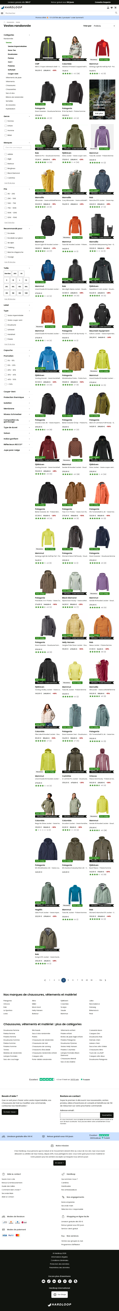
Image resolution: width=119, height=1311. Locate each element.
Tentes (6, 1050)
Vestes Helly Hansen (69, 1046)
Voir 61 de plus (9, 183)
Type (6, 311)
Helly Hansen (37, 1010)
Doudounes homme (11, 1040)
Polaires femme (9, 1037)
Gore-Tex (12, 50)
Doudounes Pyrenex (69, 1043)
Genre (6, 116)
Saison (7, 433)
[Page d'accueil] (5, 22)
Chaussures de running (41, 1046)
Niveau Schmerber (12, 414)
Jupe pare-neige (12, 450)
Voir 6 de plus (9, 222)
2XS (15, 273)
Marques (8, 143)
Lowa (5, 1014)
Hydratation (10, 109)
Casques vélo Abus (97, 1056)
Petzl (91, 1014)
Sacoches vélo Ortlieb (98, 1046)
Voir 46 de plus (9, 299)
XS (21, 273)
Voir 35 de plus (9, 262)
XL (26, 280)
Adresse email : (67, 1110)
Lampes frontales (10, 1056)
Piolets (34, 1037)
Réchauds (36, 1030)
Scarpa (63, 1007)
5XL (26, 286)
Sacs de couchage (11, 1059)
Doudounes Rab (95, 1037)
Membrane (9, 409)
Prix (5, 189)
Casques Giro (94, 1033)
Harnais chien (94, 1040)
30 (92, 980)
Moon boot (36, 1007)
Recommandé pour (13, 229)
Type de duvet (10, 427)
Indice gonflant (11, 439)
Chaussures (10, 85)
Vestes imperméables (17, 46)
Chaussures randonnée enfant (44, 1053)
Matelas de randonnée (12, 1053)
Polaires (11, 66)
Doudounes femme (11, 1030)
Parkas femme (9, 1033)
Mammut (64, 1014)
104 (100, 980)
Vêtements (10, 81)
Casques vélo (37, 1056)
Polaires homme (10, 1046)
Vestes (9, 42)
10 (82, 980)
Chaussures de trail (40, 1043)
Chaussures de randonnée (43, 1040)
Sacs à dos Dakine (68, 1062)
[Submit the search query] (116, 13)
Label (6, 305)
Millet (34, 1004)
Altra (34, 1001)
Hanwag (92, 1007)
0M (7, 293)
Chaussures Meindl (68, 1059)
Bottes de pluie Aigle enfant (72, 1037)
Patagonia (7, 1001)
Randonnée (10, 22)
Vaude (63, 1010)
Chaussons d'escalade (41, 1050)
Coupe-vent (13, 74)
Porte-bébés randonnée (42, 1059)
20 (87, 980)
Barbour (35, 1014)
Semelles (9, 101)
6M (20, 293)
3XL (13, 286)
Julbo (91, 1001)
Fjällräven (64, 1001)
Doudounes (12, 54)
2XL (6, 286)
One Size (7, 273)
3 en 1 (10, 62)
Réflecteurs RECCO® (13, 444)
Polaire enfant (66, 1033)
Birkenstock (93, 1010)
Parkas (11, 58)
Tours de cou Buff (96, 1053)
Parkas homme (9, 1043)
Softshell (11, 70)
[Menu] (2, 13)
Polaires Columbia (68, 1050)
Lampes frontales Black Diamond (70, 1054)
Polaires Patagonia (68, 1040)
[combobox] (18, 147)
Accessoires (10, 105)
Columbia (64, 1004)
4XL (19, 286)
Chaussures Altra (96, 1050)
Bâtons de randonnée (14, 97)
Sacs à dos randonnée (41, 1033)
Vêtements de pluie (13, 77)
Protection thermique (14, 397)
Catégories (9, 35)
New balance (94, 1004)
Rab (5, 1007)
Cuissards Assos (95, 1030)
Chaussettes (11, 89)
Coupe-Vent (9, 392)
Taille (6, 268)
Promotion (8, 356)
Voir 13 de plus (9, 344)
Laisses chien (94, 1043)
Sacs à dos (10, 93)
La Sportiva (7, 1010)
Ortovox (6, 1004)
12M (26, 293)
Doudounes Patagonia (98, 1059)
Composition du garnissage (11, 421)
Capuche (8, 350)
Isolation (8, 403)
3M (13, 293)
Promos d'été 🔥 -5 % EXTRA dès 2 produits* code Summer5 (60, 17)
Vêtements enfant (68, 1030)
